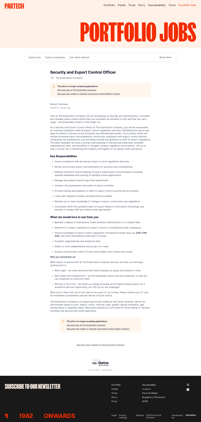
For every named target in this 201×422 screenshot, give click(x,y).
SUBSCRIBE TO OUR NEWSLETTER (32, 386)
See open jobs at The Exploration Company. (77, 90)
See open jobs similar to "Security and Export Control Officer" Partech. (88, 94)
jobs (35, 57)
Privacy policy (94, 370)
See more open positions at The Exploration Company (101, 345)
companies (55, 57)
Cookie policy (107, 370)
